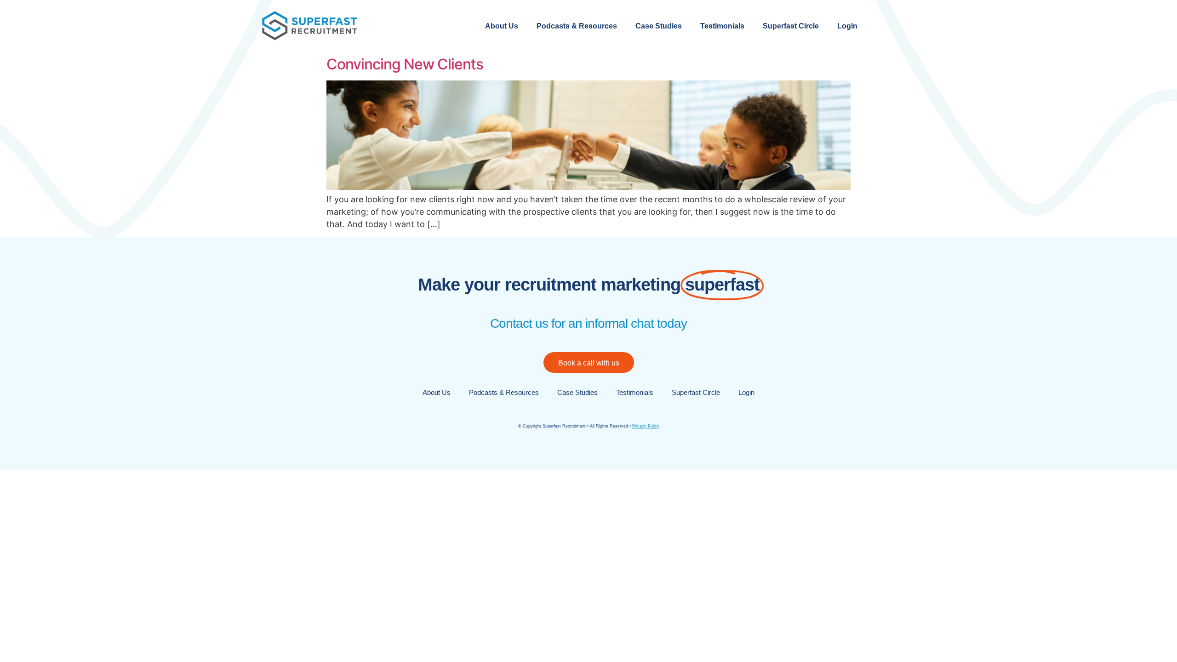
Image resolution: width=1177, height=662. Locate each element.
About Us (501, 26)
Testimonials (722, 26)
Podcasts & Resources (577, 26)
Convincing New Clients (404, 64)
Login (847, 26)
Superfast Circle (791, 26)
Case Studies (658, 26)
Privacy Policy (645, 426)
